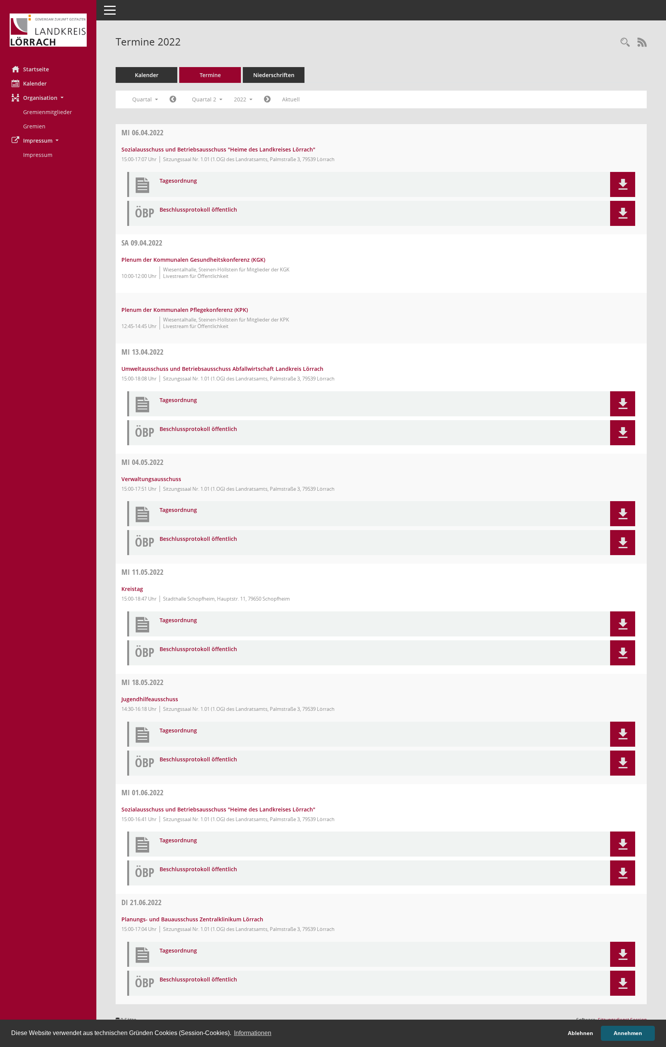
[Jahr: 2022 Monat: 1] (173, 99)
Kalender (35, 83)
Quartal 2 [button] (205, 99)
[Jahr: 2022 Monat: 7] (267, 99)
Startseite (36, 69)
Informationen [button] (252, 1033)
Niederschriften (273, 75)
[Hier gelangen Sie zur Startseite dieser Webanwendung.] (48, 30)
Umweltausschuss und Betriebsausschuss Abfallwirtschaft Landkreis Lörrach (222, 368)
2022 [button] (241, 99)
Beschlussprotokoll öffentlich (198, 210)
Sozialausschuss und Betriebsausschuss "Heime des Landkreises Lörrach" (218, 149)
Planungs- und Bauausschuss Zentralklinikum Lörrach (192, 919)
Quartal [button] (142, 99)
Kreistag (132, 589)
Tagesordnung (178, 181)
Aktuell (291, 99)
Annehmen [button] (628, 1033)
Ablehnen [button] (580, 1033)
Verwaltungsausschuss (151, 479)
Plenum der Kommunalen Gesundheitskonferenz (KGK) (193, 259)
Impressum (37, 154)
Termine (210, 75)
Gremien (34, 126)
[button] (48, 98)
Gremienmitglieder (47, 112)
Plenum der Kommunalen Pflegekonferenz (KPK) (184, 309)
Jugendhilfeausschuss (149, 699)
